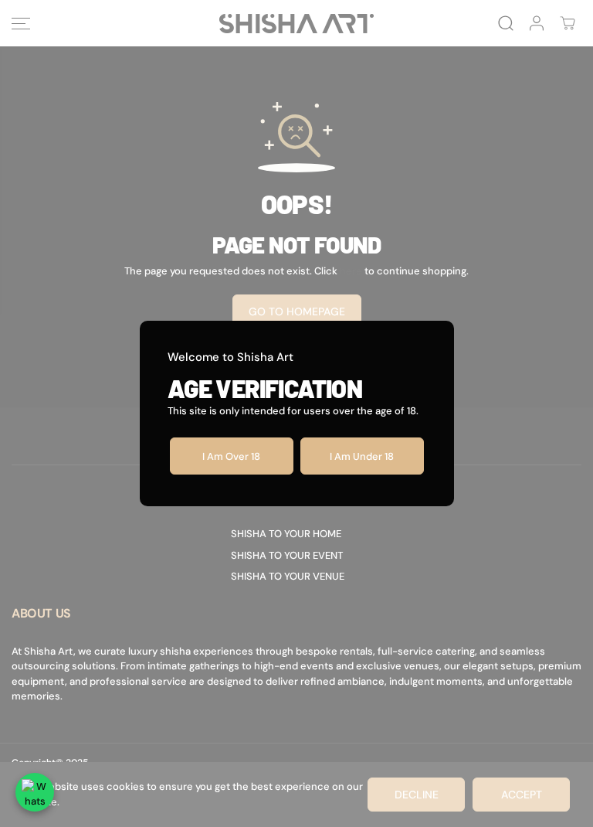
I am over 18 (231, 456)
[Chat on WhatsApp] (34, 792)
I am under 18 (362, 456)
